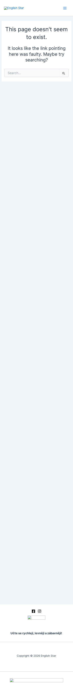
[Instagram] (39, 611)
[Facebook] (33, 611)
